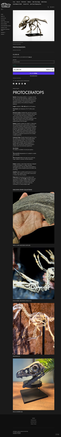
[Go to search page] (48, 7)
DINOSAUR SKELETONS (17, 44)
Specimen (14, 59)
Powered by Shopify (17, 433)
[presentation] (33, 25)
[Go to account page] (1, 12)
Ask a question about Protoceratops (22, 80)
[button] (2, 9)
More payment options (33, 75)
